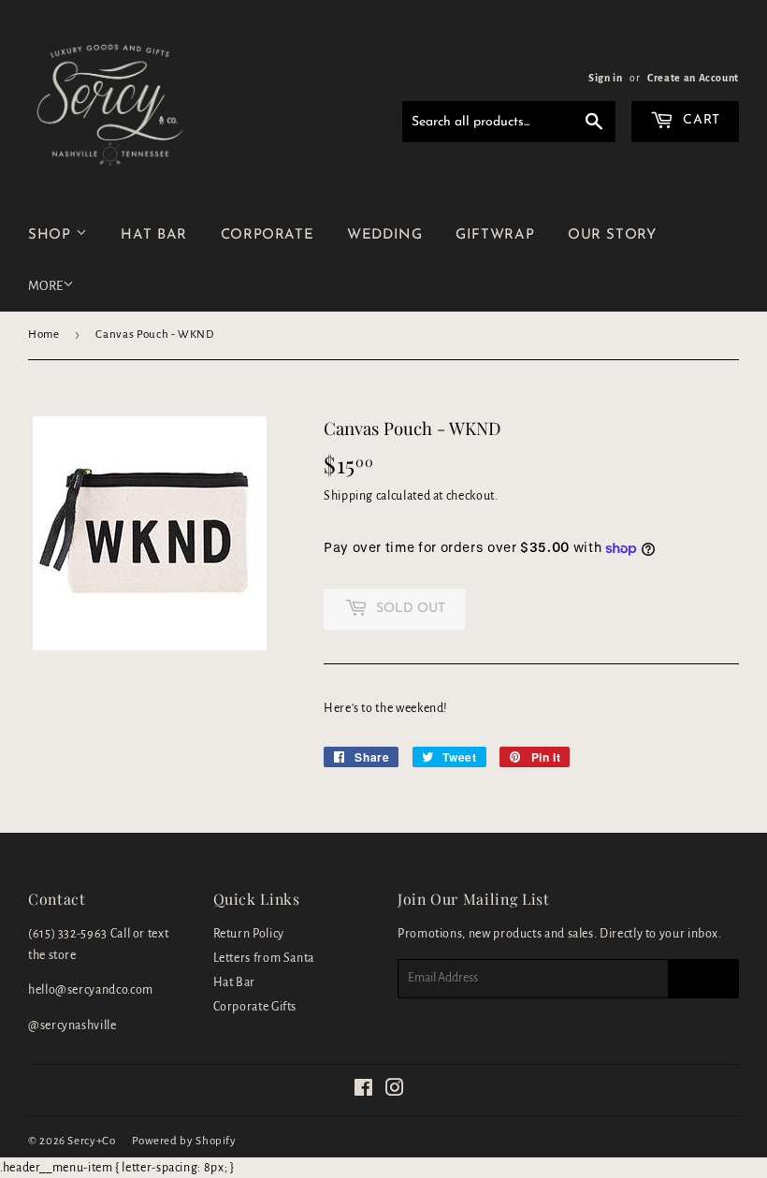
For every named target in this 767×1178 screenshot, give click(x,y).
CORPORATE (267, 235)
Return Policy (248, 933)
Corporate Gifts (255, 1006)
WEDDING (384, 235)
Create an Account (693, 77)
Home (44, 334)
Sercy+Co (91, 1141)
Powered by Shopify (184, 1141)
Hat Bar (234, 982)
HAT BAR (153, 235)
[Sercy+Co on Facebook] (364, 1091)
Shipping (348, 495)
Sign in (605, 77)
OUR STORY (612, 235)
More (45, 286)
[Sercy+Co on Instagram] (395, 1091)
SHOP (52, 235)
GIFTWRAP (495, 235)
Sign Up (703, 978)
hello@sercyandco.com (90, 989)
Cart (699, 120)
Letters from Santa (264, 958)
